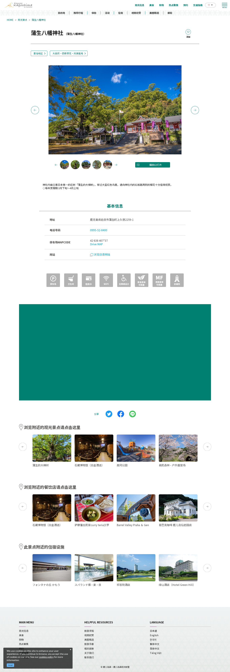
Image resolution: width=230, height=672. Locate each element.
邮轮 (170, 12)
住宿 (120, 12)
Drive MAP (96, 244)
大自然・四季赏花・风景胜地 (68, 53)
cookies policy (46, 656)
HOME (10, 19)
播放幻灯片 (155, 165)
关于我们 (89, 653)
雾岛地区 (38, 53)
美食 (21, 635)
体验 (94, 12)
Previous (35, 110)
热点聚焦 (23, 644)
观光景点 (22, 19)
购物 (21, 639)
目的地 (61, 12)
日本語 (153, 630)
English (154, 635)
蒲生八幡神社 (39, 19)
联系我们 (89, 657)
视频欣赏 (136, 12)
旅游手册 (89, 644)
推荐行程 (78, 12)
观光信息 (23, 630)
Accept (10, 665)
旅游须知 (89, 630)
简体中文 (154, 648)
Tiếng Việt (155, 653)
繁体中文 (154, 644)
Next (195, 110)
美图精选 (154, 12)
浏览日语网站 (102, 254)
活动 (107, 12)
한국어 (153, 639)
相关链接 (89, 648)
